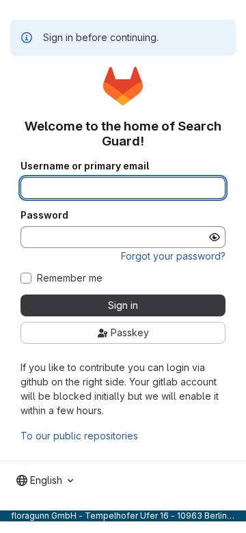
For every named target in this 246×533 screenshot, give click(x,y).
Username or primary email (84, 166)
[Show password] (215, 237)
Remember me (69, 278)
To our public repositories (79, 435)
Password (44, 215)
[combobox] (44, 480)
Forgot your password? (173, 256)
